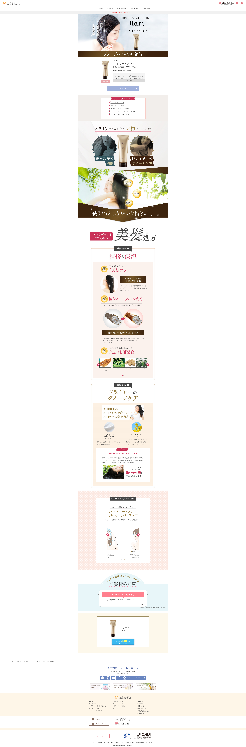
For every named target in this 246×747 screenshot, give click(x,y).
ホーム (13, 661)
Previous (98, 364)
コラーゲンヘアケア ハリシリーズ (98, 706)
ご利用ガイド (109, 8)
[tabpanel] (123, 365)
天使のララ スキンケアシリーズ (98, 705)
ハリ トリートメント (49, 661)
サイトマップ (149, 742)
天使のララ (93, 703)
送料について (141, 706)
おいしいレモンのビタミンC (97, 710)
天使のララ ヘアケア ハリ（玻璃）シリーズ (33, 661)
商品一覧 (101, 8)
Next (147, 364)
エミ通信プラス (118, 708)
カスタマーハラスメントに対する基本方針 (134, 742)
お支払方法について (142, 708)
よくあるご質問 (146, 8)
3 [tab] (123, 375)
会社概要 (100, 742)
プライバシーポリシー (109, 742)
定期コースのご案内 (121, 8)
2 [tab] (122, 375)
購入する (123, 88)
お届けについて (141, 705)
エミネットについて (134, 8)
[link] (154, 736)
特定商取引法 (119, 742)
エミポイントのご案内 (119, 706)
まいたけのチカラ (95, 708)
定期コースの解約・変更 (143, 711)
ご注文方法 (140, 703)
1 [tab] (121, 559)
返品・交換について (142, 710)
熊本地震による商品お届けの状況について (123, 12)
